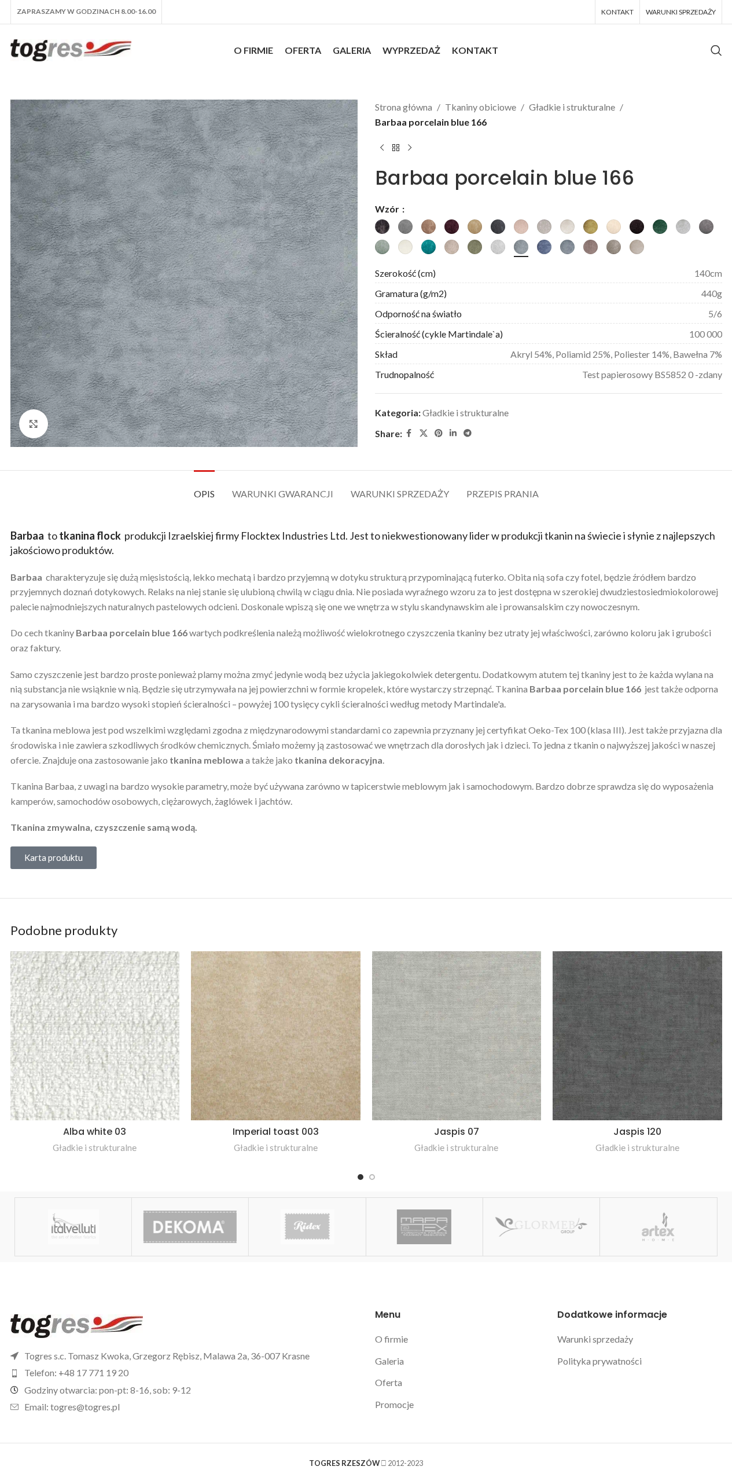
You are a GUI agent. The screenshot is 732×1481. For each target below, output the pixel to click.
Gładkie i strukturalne (572, 106)
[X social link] (423, 433)
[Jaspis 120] (637, 1036)
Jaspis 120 (637, 1131)
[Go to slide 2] (372, 1177)
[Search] (716, 50)
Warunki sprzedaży (595, 1338)
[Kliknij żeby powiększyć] (33, 423)
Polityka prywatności (599, 1360)
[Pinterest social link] (438, 433)
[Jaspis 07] (457, 1036)
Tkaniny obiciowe (480, 106)
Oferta (388, 1382)
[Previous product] (382, 148)
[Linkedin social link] (453, 433)
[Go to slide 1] (360, 1177)
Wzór (388, 208)
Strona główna (403, 106)
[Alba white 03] (95, 1036)
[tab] (204, 487)
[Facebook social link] (409, 433)
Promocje (394, 1404)
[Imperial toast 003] (276, 1036)
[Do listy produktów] (396, 148)
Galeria (389, 1360)
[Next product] (410, 148)
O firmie (391, 1338)
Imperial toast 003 (276, 1131)
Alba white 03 (94, 1131)
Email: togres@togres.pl (72, 1406)
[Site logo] (71, 48)
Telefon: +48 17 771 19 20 (76, 1372)
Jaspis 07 (456, 1131)
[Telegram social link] (467, 433)
